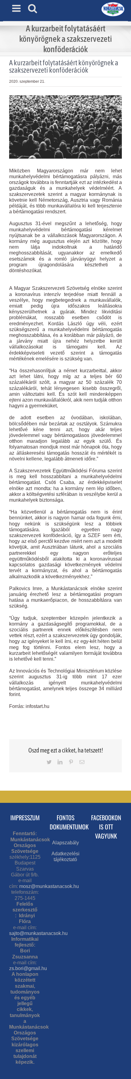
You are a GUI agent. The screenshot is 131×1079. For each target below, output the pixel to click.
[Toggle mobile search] (32, 8)
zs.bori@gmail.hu (28, 968)
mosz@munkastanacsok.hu (49, 886)
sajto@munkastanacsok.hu (38, 933)
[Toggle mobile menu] (17, 8)
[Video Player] (65, 712)
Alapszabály (65, 842)
